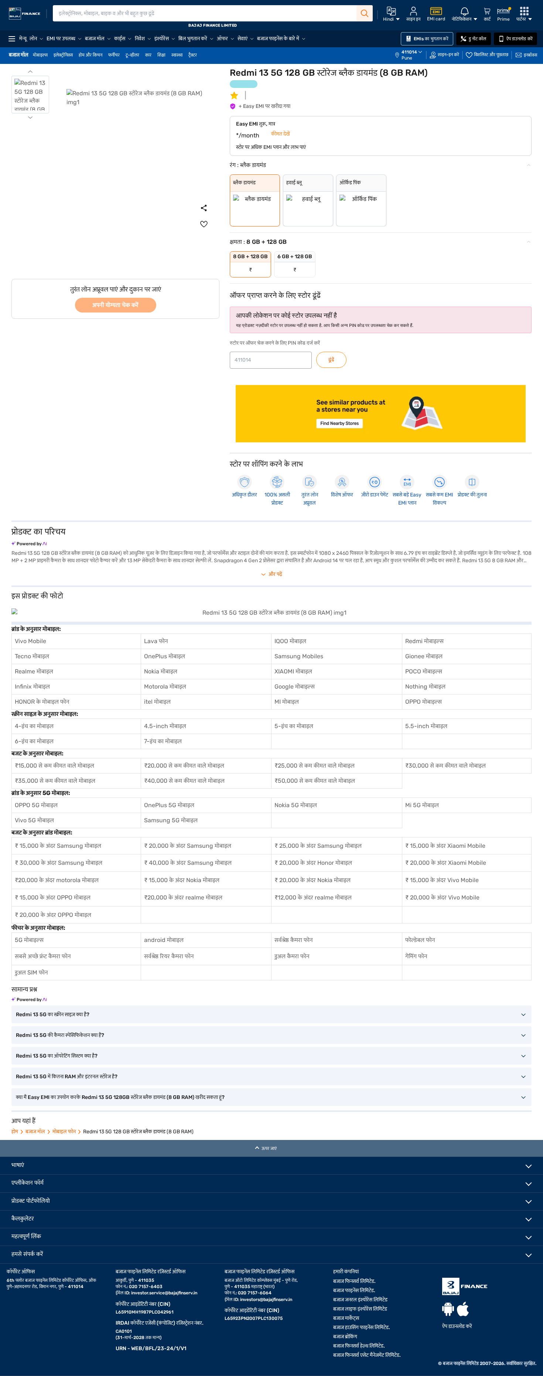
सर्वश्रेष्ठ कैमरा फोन (293, 939)
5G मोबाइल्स (29, 939)
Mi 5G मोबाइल (422, 805)
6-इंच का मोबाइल (34, 741)
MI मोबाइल (286, 701)
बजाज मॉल (35, 1132)
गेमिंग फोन (416, 956)
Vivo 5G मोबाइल (34, 820)
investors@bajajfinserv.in (266, 1299)
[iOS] (463, 1309)
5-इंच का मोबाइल (293, 726)
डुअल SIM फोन (31, 972)
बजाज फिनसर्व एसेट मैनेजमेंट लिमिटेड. (367, 1355)
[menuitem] (412, 55)
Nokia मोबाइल (160, 671)
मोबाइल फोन (64, 1132)
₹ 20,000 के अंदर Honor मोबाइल (313, 862)
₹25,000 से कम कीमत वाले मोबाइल (314, 765)
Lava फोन (156, 641)
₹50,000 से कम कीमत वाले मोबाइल (314, 780)
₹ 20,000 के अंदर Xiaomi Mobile (445, 862)
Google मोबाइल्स (294, 686)
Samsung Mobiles (298, 656)
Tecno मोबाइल (32, 656)
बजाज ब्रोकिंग (345, 1337)
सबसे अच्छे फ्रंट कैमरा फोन (43, 956)
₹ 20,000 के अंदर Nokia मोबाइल (312, 880)
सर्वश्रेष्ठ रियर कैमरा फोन (169, 956)
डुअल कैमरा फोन (292, 956)
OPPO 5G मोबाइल (36, 805)
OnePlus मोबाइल (164, 656)
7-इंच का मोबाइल (163, 741)
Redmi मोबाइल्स (424, 641)
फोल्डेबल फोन (420, 939)
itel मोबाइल (157, 701)
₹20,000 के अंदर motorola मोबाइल (57, 880)
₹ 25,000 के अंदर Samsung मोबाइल (318, 845)
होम (14, 1132)
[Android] (448, 1309)
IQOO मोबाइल (290, 641)
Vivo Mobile (30, 641)
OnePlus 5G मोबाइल (169, 805)
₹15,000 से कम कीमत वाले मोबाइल (54, 765)
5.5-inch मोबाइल (426, 726)
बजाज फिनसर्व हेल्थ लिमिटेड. (359, 1346)
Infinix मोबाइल (32, 686)
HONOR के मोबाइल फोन (42, 701)
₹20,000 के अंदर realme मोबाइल (183, 897)
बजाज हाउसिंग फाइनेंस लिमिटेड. (361, 1327)
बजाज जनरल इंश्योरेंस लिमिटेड (360, 1300)
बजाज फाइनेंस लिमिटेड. (354, 1290)
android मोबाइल (164, 939)
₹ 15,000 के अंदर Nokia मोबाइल (181, 880)
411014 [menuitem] (409, 52)
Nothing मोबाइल (425, 686)
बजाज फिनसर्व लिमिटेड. (354, 1281)
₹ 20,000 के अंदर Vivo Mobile (442, 897)
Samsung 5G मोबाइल (171, 820)
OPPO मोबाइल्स (423, 701)
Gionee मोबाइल (424, 656)
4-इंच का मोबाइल (34, 726)
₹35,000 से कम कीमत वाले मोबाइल (55, 780)
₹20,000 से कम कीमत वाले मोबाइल (184, 765)
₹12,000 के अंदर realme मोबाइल (313, 897)
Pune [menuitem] (407, 58)
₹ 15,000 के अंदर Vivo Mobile (442, 880)
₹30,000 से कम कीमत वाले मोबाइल (445, 765)
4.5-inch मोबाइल (165, 726)
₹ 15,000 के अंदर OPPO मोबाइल (52, 897)
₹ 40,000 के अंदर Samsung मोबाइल (188, 862)
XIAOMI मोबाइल (293, 671)
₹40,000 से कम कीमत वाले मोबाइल (184, 780)
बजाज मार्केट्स (346, 1318)
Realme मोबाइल (34, 671)
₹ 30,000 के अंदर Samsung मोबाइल (58, 862)
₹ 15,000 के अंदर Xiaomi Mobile (445, 845)
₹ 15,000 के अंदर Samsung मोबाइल (58, 845)
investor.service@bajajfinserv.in (164, 1292)
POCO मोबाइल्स (423, 671)
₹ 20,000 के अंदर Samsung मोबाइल (187, 845)
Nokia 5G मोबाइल (295, 805)
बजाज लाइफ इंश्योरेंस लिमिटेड (360, 1309)
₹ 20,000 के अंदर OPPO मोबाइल (53, 914)
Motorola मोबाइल (165, 686)
